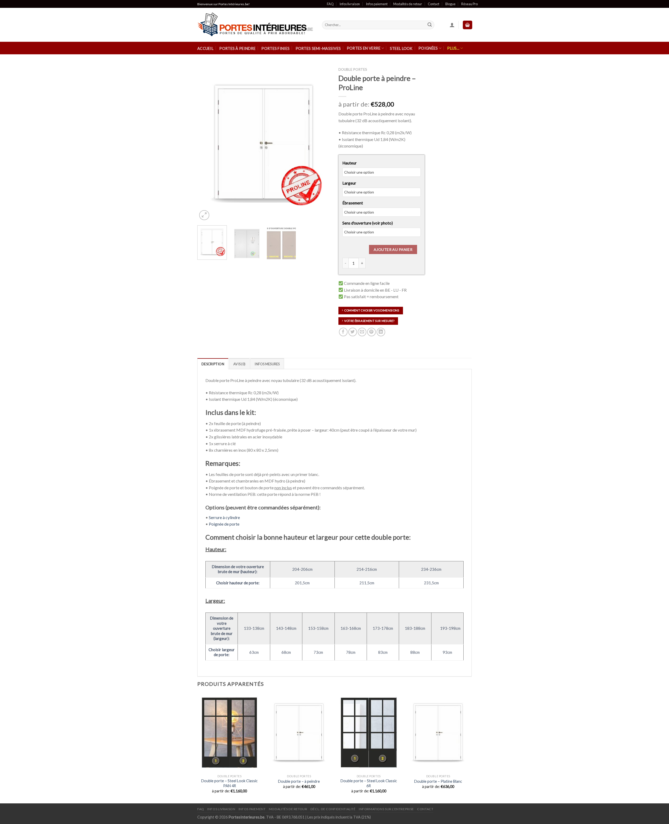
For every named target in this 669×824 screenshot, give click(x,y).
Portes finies (275, 48)
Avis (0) (239, 364)
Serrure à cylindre (224, 517)
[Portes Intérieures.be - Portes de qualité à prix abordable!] (255, 25)
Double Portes (352, 69)
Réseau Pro (469, 4)
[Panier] (467, 25)
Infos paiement (377, 4)
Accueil (205, 48)
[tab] (212, 363)
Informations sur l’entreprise (386, 809)
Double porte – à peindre (299, 781)
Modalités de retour (407, 4)
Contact (433, 4)
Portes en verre (363, 48)
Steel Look (401, 48)
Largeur (349, 183)
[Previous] (206, 143)
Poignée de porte (224, 523)
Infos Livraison (221, 809)
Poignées (428, 48)
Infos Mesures (267, 364)
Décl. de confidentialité (333, 809)
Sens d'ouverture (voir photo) (367, 223)
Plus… (453, 48)
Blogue (450, 4)
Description (212, 364)
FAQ (330, 4)
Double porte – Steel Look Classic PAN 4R (229, 783)
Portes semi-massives (318, 48)
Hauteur (349, 163)
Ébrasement (352, 203)
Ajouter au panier (393, 249)
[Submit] (429, 25)
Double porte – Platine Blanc (438, 781)
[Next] (321, 143)
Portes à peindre (237, 48)
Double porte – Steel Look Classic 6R (369, 783)
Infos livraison (349, 4)
